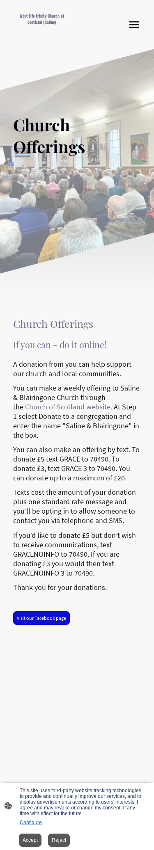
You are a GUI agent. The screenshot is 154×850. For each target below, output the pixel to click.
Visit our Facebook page (41, 618)
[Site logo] (42, 37)
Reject (59, 840)
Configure (31, 822)
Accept (30, 840)
